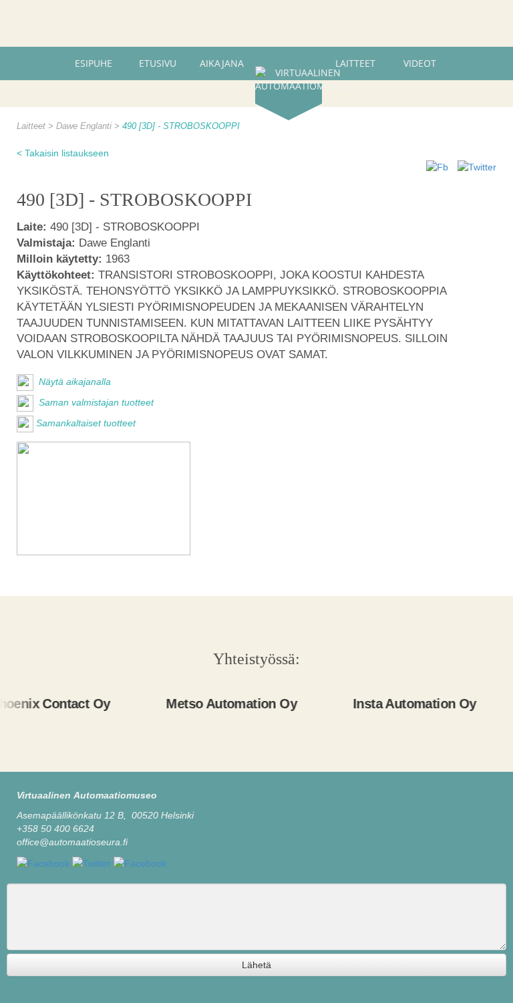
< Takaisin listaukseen (63, 153)
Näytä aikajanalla (73, 381)
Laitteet (355, 63)
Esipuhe (93, 63)
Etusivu (157, 63)
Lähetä (256, 965)
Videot (419, 63)
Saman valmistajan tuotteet (95, 402)
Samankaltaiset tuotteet (86, 423)
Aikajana (222, 63)
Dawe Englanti (85, 126)
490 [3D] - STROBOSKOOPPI (181, 126)
